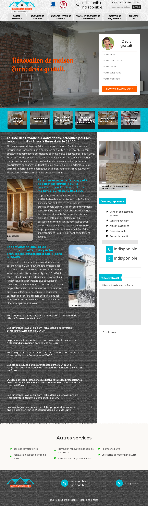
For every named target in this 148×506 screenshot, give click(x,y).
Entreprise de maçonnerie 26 (114, 17)
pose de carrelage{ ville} (26, 448)
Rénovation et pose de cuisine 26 (61, 17)
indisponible (91, 2)
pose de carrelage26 (16, 17)
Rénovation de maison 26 (37, 17)
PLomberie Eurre (111, 448)
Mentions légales (89, 499)
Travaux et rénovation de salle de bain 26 (88, 17)
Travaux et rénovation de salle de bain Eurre (76, 450)
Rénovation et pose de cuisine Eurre (29, 456)
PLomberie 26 (133, 17)
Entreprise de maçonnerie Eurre (75, 458)
